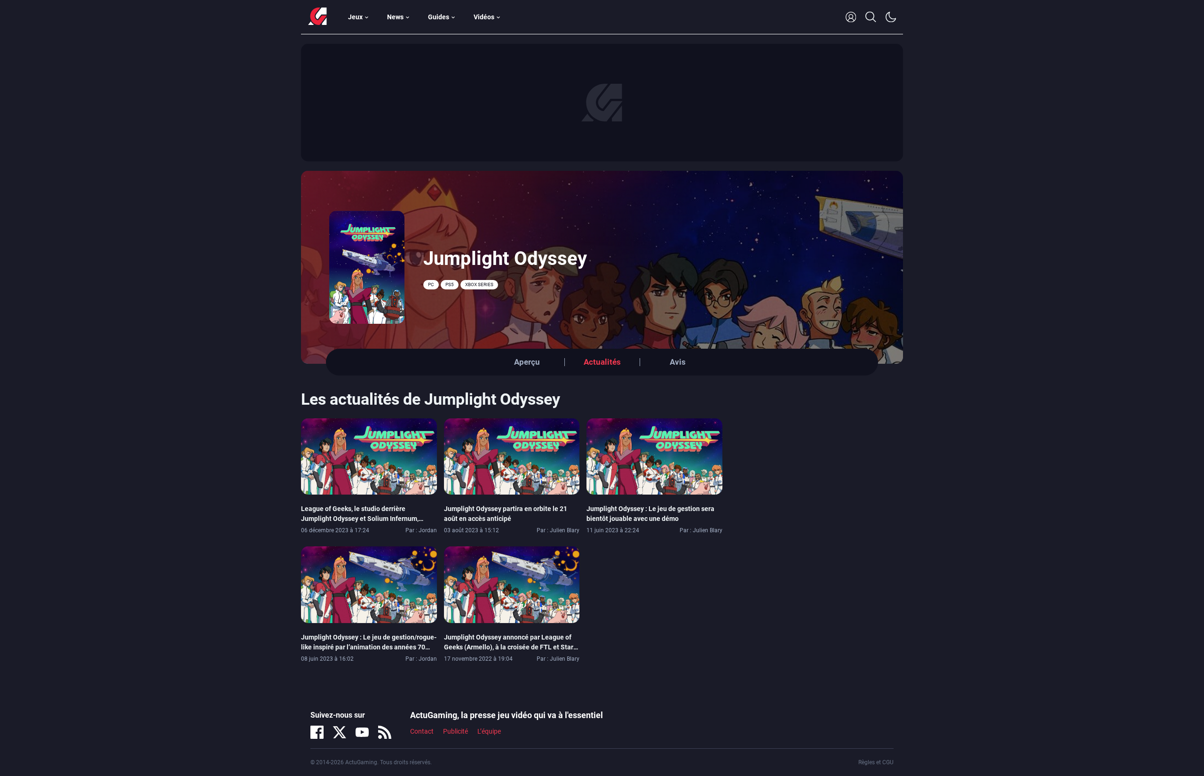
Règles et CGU (876, 762)
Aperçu (527, 362)
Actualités (602, 362)
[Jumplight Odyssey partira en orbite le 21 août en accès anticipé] (512, 456)
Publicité (455, 731)
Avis (678, 362)
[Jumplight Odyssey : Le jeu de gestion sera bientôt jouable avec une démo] (654, 456)
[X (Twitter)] (339, 732)
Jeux (355, 17)
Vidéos (484, 17)
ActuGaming (317, 17)
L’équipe (489, 731)
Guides (438, 17)
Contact (422, 731)
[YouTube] (362, 732)
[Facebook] (317, 732)
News (395, 17)
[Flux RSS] (384, 732)
